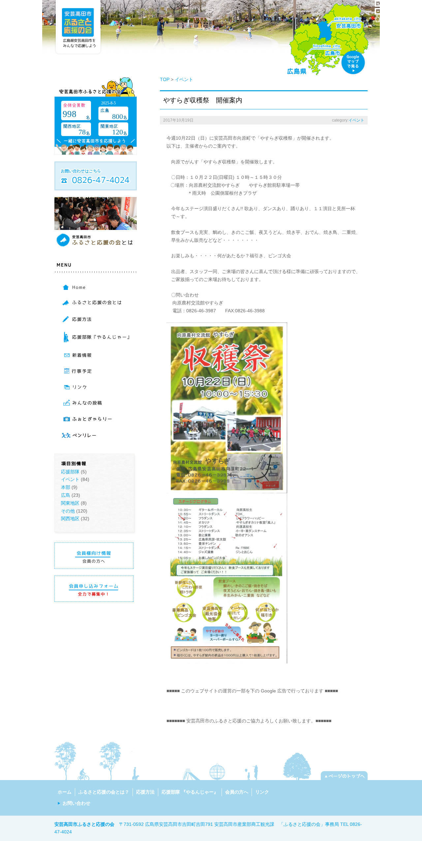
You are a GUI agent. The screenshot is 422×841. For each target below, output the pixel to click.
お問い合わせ (76, 803)
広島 (65, 495)
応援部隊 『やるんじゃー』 (190, 792)
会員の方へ (236, 792)
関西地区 (70, 518)
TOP (164, 79)
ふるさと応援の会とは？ (103, 792)
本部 (65, 487)
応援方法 (145, 792)
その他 (68, 511)
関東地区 (70, 503)
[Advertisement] (243, 705)
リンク (262, 792)
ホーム (65, 792)
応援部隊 (70, 471)
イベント (70, 479)
